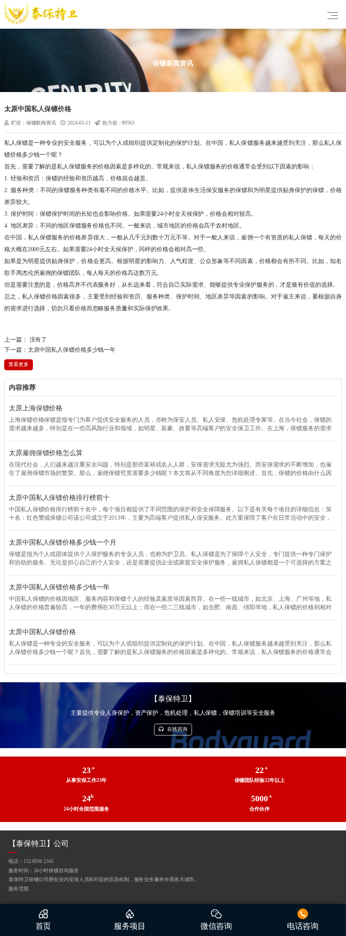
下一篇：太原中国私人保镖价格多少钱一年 (60, 350)
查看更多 (18, 364)
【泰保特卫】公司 (38, 843)
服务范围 (18, 889)
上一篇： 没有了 (25, 339)
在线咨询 (176, 729)
